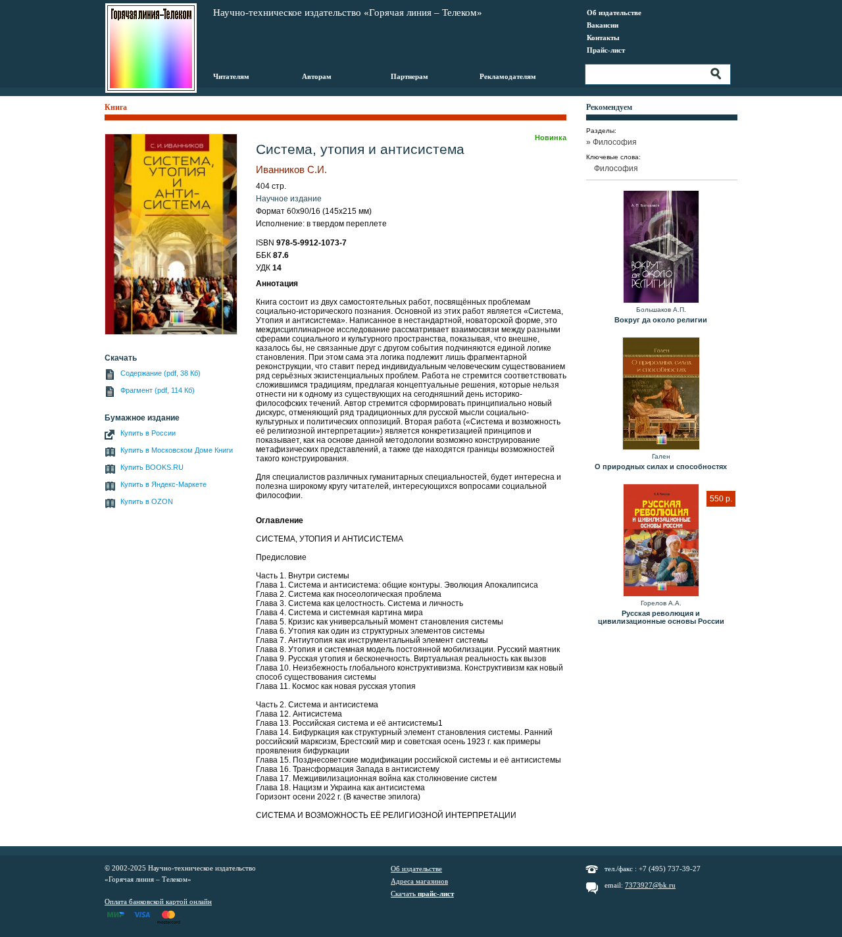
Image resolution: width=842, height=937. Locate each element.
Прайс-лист (606, 50)
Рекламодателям (508, 76)
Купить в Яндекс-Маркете (163, 484)
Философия (616, 168)
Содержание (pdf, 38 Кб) (160, 373)
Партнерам (409, 76)
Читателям (231, 76)
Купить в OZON (146, 501)
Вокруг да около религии (660, 320)
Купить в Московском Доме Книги (176, 450)
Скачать (422, 894)
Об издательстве (614, 12)
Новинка (550, 137)
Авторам (317, 76)
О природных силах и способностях (661, 466)
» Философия (615, 142)
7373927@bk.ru (650, 885)
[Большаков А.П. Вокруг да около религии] (661, 247)
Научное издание (289, 198)
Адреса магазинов (419, 881)
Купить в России (148, 433)
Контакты (603, 37)
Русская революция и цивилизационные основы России (661, 617)
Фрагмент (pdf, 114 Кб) (157, 390)
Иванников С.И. (291, 169)
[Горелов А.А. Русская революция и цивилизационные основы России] (661, 541)
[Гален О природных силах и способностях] (661, 394)
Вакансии (602, 25)
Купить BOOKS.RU (152, 467)
